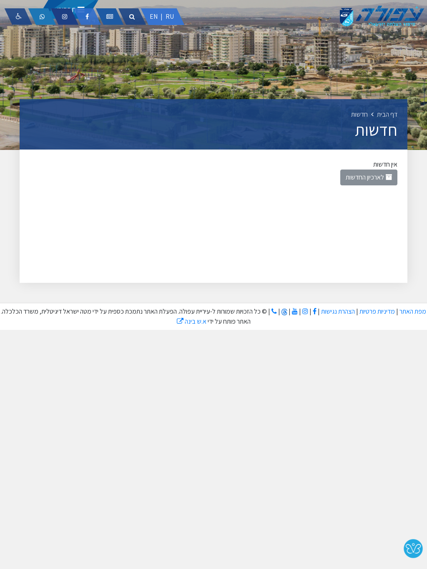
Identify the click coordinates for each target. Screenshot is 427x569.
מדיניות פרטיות (376, 311)
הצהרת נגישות (338, 311)
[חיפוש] (132, 16)
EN (154, 16)
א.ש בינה (191, 321)
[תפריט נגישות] (18, 16)
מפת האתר (412, 311)
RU (170, 16)
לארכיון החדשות (365, 177)
